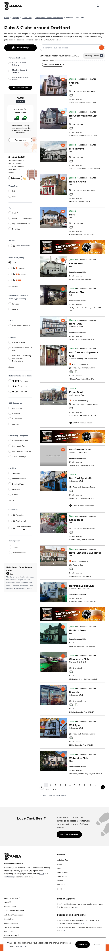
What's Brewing (11, 935)
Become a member (69, 834)
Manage (96, 944)
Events (60, 880)
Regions (15, 17)
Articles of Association (13, 915)
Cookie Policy (9, 919)
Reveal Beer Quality (79, 364)
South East (27, 17)
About (59, 864)
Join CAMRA (62, 860)
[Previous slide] (44, 395)
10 (90, 785)
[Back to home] (13, 6)
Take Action (62, 876)
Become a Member (20, 87)
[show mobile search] (98, 6)
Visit (59, 868)
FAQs (41, 874)
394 (47, 789)
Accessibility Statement (14, 910)
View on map (22, 47)
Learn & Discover (11, 898)
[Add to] (63, 79)
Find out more (20, 140)
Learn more (20, 946)
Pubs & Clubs (62, 872)
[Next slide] (62, 395)
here (77, 907)
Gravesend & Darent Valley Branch (49, 17)
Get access (15, 178)
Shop (6, 902)
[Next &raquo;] (103, 787)
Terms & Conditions (12, 927)
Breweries (61, 884)
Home (6, 17)
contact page (9, 877)
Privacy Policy (10, 906)
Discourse (8, 931)
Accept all (82, 944)
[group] (53, 85)
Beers (59, 889)
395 (54, 789)
